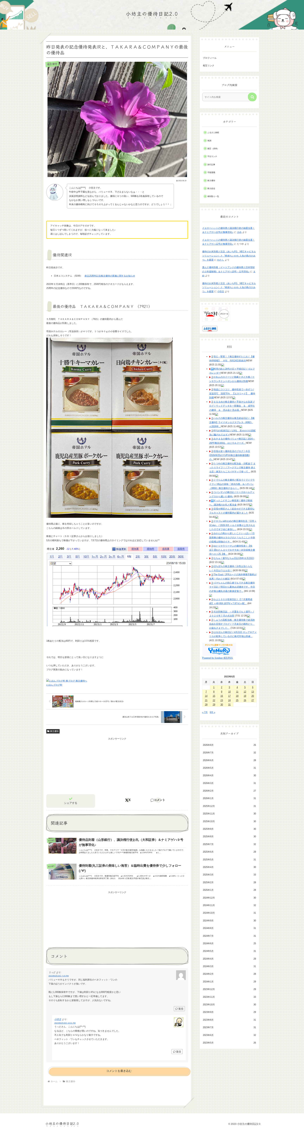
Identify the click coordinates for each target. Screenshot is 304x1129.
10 (229, 691)
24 (229, 700)
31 (229, 704)
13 (252, 691)
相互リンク (208, 65)
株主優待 (54, 731)
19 (245, 696)
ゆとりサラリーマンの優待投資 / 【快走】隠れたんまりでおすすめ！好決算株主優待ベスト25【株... (232, 550)
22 (214, 700)
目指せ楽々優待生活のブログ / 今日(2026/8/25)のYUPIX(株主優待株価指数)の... (229, 455)
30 (221, 704)
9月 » (212, 712)
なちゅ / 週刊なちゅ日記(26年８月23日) (234, 558)
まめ (239, 232)
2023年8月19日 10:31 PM (64, 1023)
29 (214, 704)
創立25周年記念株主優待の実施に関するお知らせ (110, 275)
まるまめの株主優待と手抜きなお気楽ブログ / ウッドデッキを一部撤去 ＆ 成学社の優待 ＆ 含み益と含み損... (232, 405)
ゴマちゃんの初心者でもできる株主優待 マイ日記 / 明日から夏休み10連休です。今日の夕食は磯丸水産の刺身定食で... (232, 586)
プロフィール (210, 58)
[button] (252, 97)
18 (237, 696)
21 (206, 700)
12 (245, 691)
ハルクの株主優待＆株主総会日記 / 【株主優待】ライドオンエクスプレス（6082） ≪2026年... (232, 422)
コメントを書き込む (119, 1070)
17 (229, 696)
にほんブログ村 (54, 685)
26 (245, 700)
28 (206, 704)
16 (221, 696)
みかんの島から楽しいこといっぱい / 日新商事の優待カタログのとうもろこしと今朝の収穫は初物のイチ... (232, 537)
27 (252, 700)
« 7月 (205, 712)
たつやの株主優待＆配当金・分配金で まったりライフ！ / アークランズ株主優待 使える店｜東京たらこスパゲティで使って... (232, 467)
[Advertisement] (117, 765)
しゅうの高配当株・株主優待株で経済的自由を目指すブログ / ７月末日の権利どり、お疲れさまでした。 (232, 624)
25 (237, 700)
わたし (220, 259)
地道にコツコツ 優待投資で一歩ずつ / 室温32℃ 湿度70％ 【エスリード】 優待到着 (232, 393)
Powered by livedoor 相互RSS (217, 658)
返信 (180, 1008)
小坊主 (57, 1019)
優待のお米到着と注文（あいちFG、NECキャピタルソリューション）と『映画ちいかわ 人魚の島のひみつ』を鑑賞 (229, 255)
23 (221, 700)
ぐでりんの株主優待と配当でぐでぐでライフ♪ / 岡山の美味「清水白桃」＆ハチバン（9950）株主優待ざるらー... (232, 484)
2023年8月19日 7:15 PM (59, 976)
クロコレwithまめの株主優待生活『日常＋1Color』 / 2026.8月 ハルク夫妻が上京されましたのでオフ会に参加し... (232, 525)
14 (206, 696)
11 (237, 691)
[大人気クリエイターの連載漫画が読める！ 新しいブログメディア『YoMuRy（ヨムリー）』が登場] (219, 649)
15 (214, 696)
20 (252, 696)
